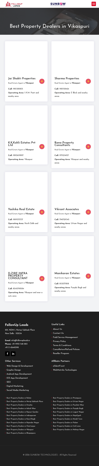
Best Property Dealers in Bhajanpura (21, 433)
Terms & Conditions (62, 345)
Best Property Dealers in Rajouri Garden (22, 412)
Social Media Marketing (18, 390)
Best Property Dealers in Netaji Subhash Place (25, 401)
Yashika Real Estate (21, 209)
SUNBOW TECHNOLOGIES (44, 455)
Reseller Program (61, 353)
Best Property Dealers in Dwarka (19, 405)
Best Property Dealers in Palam (65, 422)
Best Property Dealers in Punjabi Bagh (68, 408)
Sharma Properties (67, 78)
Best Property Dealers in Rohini (19, 398)
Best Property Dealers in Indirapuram (21, 415)
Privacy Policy (59, 341)
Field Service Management (65, 337)
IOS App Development (17, 378)
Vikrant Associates (67, 209)
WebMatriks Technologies (65, 370)
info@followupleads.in (20, 341)
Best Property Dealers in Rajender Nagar (23, 422)
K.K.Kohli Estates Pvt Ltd (21, 144)
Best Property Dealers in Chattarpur (21, 426)
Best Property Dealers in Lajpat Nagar (68, 412)
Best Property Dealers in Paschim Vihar (68, 405)
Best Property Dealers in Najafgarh (67, 415)
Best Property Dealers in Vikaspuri (20, 429)
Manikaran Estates (67, 273)
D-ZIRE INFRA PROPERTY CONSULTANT (18, 276)
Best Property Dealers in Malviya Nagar (68, 429)
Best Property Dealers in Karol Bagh (21, 419)
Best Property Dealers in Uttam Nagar (68, 401)
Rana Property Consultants (64, 144)
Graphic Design (14, 370)
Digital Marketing (15, 386)
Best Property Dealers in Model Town (67, 419)
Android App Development (19, 374)
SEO (9, 382)
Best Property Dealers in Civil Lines (67, 426)
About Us (57, 329)
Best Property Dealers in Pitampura (67, 398)
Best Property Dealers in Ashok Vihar (21, 408)
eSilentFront (59, 366)
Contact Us (58, 333)
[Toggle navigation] (94, 4)
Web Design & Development (20, 366)
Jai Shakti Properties (21, 78)
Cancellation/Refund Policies (66, 349)
